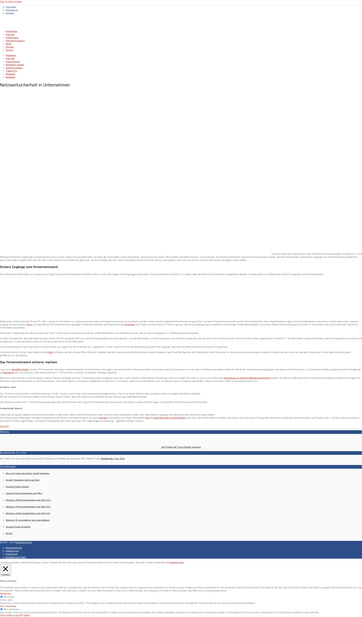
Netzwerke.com (23, 542)
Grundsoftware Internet (17, 487)
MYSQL (9, 533)
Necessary (8, 596)
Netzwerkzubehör (15, 40)
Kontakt (10, 13)
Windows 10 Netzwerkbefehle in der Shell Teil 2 (28, 500)
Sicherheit (129, 324)
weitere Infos (177, 562)
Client (50, 352)
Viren (29, 324)
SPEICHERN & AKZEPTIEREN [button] (15, 615)
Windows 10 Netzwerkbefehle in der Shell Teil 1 (28, 513)
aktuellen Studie (20, 369)
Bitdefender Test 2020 (113, 458)
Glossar (10, 46)
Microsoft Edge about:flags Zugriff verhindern (27, 473)
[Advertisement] (181, 298)
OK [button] (167, 562)
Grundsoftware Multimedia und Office (24, 493)
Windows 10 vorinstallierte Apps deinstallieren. (28, 520)
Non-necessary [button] (8, 606)
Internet (10, 34)
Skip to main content (11, 1)
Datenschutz (12, 550)
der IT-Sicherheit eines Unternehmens (166, 417)
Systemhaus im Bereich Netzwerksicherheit (247, 377)
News (9, 43)
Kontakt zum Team (16, 557)
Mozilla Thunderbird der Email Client (23, 480)
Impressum (12, 10)
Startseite (11, 6)
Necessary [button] (5, 593)
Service (9, 50)
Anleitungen (12, 37)
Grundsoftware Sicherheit (18, 527)
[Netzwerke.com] (23, 26)
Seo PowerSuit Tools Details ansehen (181, 447)
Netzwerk (8, 372)
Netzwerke (11, 31)
